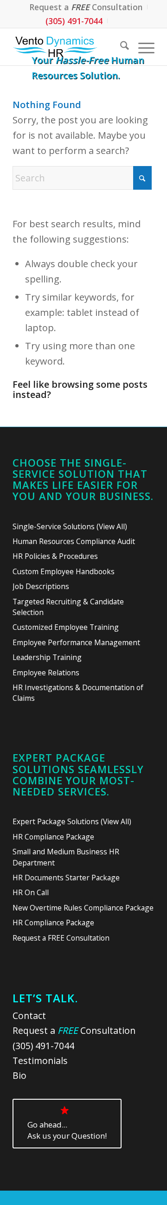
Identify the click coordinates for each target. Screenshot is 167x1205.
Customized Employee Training (66, 627)
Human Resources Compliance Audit (74, 541)
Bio (19, 1075)
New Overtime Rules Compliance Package (83, 908)
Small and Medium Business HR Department (66, 856)
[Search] (120, 46)
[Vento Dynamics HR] (69, 46)
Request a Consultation (74, 1030)
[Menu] (141, 46)
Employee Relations (46, 672)
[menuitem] (86, 7)
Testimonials (40, 1060)
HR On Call (31, 892)
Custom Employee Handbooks (64, 571)
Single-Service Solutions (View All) (70, 526)
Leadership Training (47, 657)
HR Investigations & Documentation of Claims (78, 692)
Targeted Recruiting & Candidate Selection (68, 606)
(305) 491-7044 (74, 20)
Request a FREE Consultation (61, 938)
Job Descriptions (41, 586)
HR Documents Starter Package (66, 877)
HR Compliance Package (53, 837)
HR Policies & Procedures (55, 556)
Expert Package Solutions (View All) (72, 821)
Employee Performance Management (76, 642)
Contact (29, 1015)
